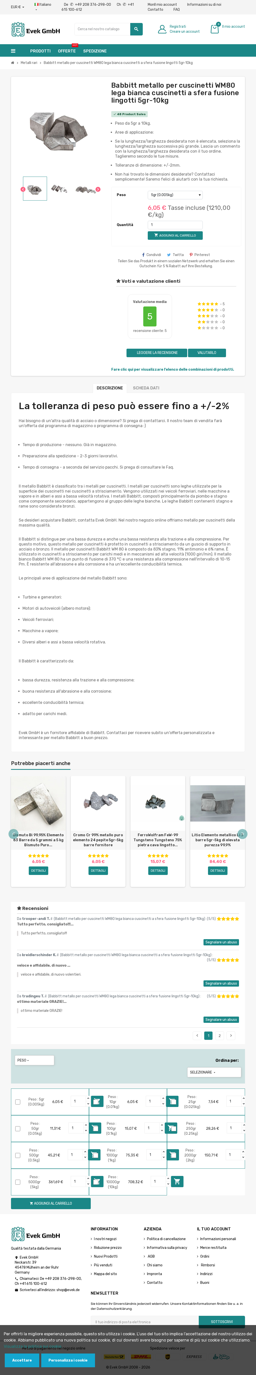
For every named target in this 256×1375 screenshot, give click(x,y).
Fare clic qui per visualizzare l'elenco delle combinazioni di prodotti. (172, 369)
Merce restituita (213, 1248)
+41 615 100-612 (33, 1284)
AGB (151, 1256)
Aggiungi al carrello (177, 1181)
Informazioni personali (218, 1239)
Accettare (22, 1360)
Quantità (125, 225)
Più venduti (103, 1265)
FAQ (177, 9)
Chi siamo (154, 1265)
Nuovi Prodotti (106, 1256)
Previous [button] (13, 834)
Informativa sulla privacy (167, 1248)
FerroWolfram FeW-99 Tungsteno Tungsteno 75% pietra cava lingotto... (158, 840)
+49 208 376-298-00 (63, 1279)
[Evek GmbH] (35, 29)
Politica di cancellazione (166, 1239)
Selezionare (203, 1072)
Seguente (231, 1035)
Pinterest (202, 255)
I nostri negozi (105, 1239)
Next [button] (243, 834)
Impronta (154, 1274)
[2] (204, 304)
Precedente (197, 1035)
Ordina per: (227, 1060)
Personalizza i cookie (68, 1360)
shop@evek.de (68, 1290)
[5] (216, 304)
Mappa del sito (105, 1274)
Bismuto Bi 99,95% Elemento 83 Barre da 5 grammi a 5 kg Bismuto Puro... (38, 840)
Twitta (178, 255)
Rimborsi (207, 1265)
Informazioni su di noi (204, 4)
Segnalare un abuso (221, 942)
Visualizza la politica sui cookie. (33, 1346)
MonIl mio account (162, 4)
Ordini (204, 1256)
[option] (38, 831)
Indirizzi (206, 1274)
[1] (199, 304)
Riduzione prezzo (108, 1248)
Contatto (155, 9)
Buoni (204, 1283)
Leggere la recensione (157, 353)
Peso (121, 195)
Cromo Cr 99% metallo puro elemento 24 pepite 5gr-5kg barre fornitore (98, 840)
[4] (212, 304)
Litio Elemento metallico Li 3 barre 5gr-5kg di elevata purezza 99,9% (217, 840)
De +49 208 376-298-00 (88, 4)
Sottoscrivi (222, 1322)
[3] (208, 304)
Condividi (153, 255)
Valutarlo (207, 353)
